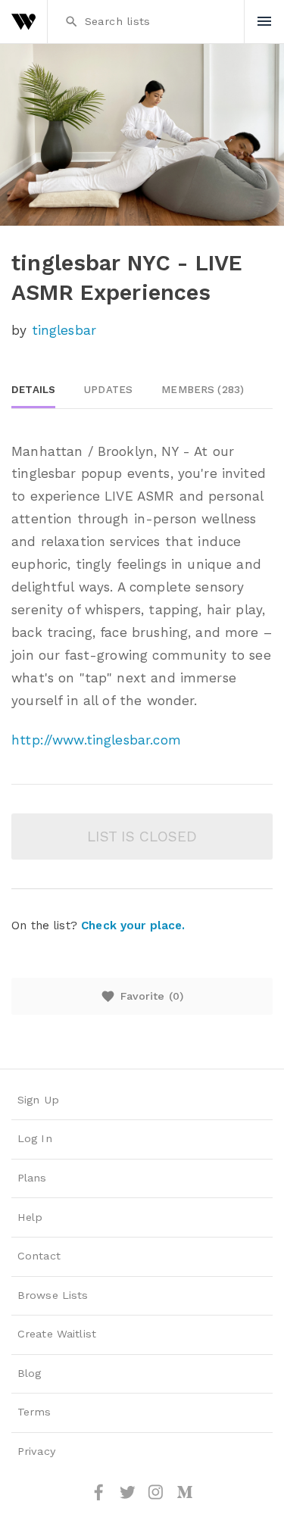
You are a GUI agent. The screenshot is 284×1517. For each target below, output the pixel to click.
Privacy (36, 1451)
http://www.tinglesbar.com (96, 740)
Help (30, 1217)
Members (202, 389)
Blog (29, 1373)
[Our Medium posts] (185, 1497)
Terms (34, 1412)
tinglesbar (64, 330)
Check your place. (133, 925)
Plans (32, 1178)
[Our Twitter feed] (129, 1497)
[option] (142, 135)
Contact (39, 1256)
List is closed (142, 836)
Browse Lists (53, 1295)
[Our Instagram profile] (157, 1497)
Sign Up (38, 1100)
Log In (34, 1138)
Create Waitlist (56, 1334)
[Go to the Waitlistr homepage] (23, 21)
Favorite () (142, 996)
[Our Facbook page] (100, 1497)
